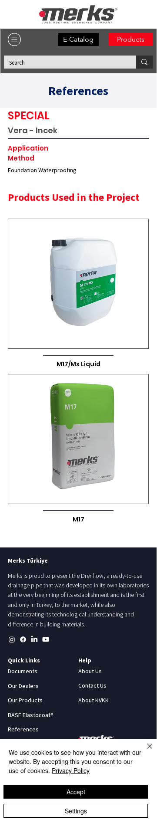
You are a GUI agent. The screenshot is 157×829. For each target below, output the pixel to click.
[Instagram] (12, 639)
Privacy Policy (71, 770)
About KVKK (93, 700)
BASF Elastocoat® (30, 715)
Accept (76, 791)
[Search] (144, 62)
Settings (76, 810)
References (23, 729)
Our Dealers (23, 686)
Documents (22, 671)
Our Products (25, 700)
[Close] (144, 751)
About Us (90, 671)
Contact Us (92, 685)
